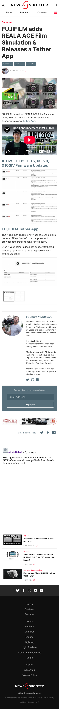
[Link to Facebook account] (23, 591)
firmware (7, 64)
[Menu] (55, 12)
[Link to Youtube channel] (35, 591)
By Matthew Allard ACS (39, 316)
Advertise (29, 670)
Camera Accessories (32, 570)
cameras (19, 64)
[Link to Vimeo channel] (41, 591)
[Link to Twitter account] (18, 591)
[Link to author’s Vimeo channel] (37, 380)
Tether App (29, 121)
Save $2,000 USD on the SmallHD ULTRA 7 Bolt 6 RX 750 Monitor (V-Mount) (39, 557)
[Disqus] (29, 486)
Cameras (42, 12)
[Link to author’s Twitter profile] (27, 380)
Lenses (29, 637)
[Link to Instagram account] (29, 591)
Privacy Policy (29, 675)
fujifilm (31, 64)
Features (29, 614)
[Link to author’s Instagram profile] (32, 380)
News (9, 12)
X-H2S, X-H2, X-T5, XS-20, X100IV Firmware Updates (25, 163)
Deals (25, 551)
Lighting (29, 642)
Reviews (25, 12)
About (29, 664)
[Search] (3, 5)
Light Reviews (29, 647)
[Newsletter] (55, 4)
